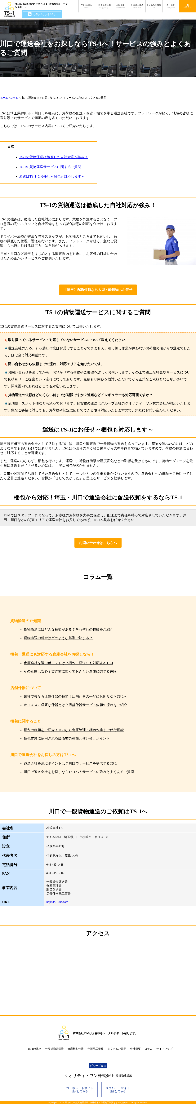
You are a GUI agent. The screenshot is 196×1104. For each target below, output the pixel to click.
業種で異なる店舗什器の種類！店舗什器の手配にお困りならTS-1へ (75, 696)
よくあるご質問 (154, 6)
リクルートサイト (117, 1089)
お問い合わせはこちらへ (98, 543)
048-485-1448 (44, 14)
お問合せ (187, 7)
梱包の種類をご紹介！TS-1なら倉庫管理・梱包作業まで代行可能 (74, 730)
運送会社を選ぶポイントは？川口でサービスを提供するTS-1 (70, 763)
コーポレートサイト (80, 1089)
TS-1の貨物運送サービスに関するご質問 (50, 167)
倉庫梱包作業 (76, 1048)
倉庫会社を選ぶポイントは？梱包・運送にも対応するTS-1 (68, 663)
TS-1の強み (86, 6)
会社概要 (171, 6)
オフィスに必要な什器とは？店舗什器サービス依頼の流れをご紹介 (75, 705)
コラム (149, 1048)
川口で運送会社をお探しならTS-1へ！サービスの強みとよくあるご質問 (79, 772)
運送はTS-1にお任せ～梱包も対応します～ (52, 176)
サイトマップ (164, 1048)
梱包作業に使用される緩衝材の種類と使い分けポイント (67, 738)
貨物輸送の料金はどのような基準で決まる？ (58, 638)
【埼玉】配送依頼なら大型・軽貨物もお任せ (98, 290)
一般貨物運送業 (103, 6)
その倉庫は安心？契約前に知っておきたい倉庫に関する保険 (70, 671)
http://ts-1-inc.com (57, 901)
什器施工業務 (137, 6)
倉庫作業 (120, 6)
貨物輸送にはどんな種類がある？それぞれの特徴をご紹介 (68, 629)
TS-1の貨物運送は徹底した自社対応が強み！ (53, 157)
